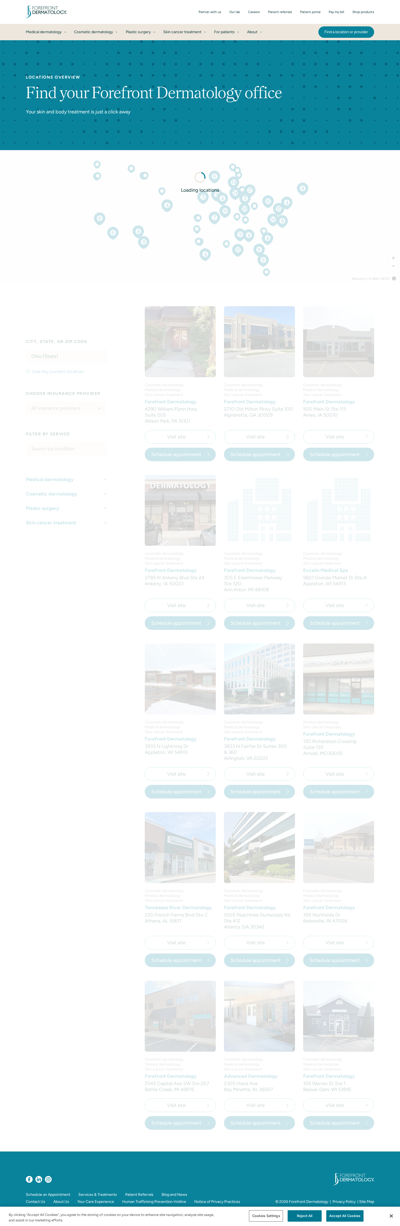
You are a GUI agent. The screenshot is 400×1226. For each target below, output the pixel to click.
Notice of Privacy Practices (217, 1201)
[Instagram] (48, 1179)
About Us (61, 1201)
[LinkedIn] (38, 1179)
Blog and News (174, 1194)
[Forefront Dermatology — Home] (46, 11)
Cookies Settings (266, 1216)
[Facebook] (29, 1179)
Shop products (363, 12)
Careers (254, 12)
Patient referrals (280, 12)
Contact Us (35, 1201)
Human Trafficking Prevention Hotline (154, 1201)
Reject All (304, 1216)
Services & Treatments (97, 1194)
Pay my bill (336, 12)
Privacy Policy (344, 1201)
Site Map (366, 1201)
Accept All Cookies (344, 1216)
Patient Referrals (139, 1194)
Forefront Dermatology (308, 1201)
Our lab (234, 12)
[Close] (391, 1216)
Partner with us (210, 12)
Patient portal (310, 12)
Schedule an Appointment (48, 1194)
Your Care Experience (95, 1201)
